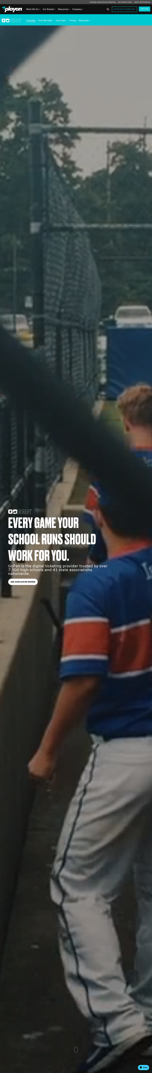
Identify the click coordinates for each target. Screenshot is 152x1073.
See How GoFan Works (23, 581)
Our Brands (48, 9)
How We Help (45, 20)
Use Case (60, 20)
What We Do (32, 9)
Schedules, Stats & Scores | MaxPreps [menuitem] (103, 2)
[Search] (107, 9)
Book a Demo (144, 9)
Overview (31, 20)
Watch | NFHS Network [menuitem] (142, 2)
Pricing (72, 20)
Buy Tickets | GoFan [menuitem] (125, 2)
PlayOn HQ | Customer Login (124, 9)
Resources (63, 9)
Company (77, 9)
